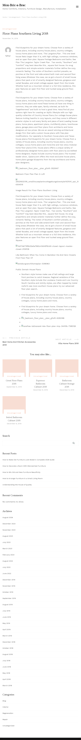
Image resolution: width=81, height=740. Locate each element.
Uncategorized (9, 29)
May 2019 (6, 623)
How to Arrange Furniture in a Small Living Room (23, 478)
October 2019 (8, 592)
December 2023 (9, 524)
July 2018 (6, 661)
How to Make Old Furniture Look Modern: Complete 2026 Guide (28, 460)
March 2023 (7, 549)
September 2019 (9, 598)
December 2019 (9, 580)
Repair (5, 719)
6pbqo (8, 56)
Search (6, 436)
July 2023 (6, 542)
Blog (4, 701)
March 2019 (7, 636)
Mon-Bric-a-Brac (14, 5)
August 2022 (8, 561)
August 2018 (8, 654)
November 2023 (9, 530)
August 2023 (8, 536)
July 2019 (6, 611)
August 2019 (8, 605)
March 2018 (7, 686)
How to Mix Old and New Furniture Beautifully (21, 472)
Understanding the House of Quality (17, 485)
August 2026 (8, 517)
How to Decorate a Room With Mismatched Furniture (24, 466)
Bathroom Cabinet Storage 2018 (66, 383)
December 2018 (9, 642)
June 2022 (7, 573)
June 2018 (7, 667)
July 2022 (6, 567)
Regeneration (8, 713)
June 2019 (7, 617)
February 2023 (8, 555)
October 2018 (8, 648)
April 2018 (7, 679)
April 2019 (7, 629)
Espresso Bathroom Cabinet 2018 (40, 383)
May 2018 (6, 673)
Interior (6, 707)
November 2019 (9, 586)
